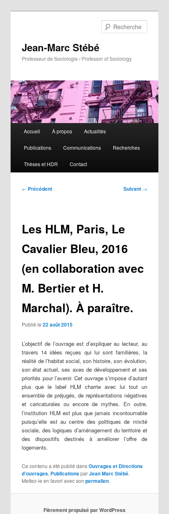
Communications (82, 147)
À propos (62, 131)
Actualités (95, 131)
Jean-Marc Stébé (60, 47)
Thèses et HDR (41, 163)
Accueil (32, 131)
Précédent (37, 188)
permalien (97, 480)
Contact (78, 163)
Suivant (135, 188)
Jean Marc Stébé (108, 473)
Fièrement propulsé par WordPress (84, 510)
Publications (37, 147)
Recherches (126, 147)
